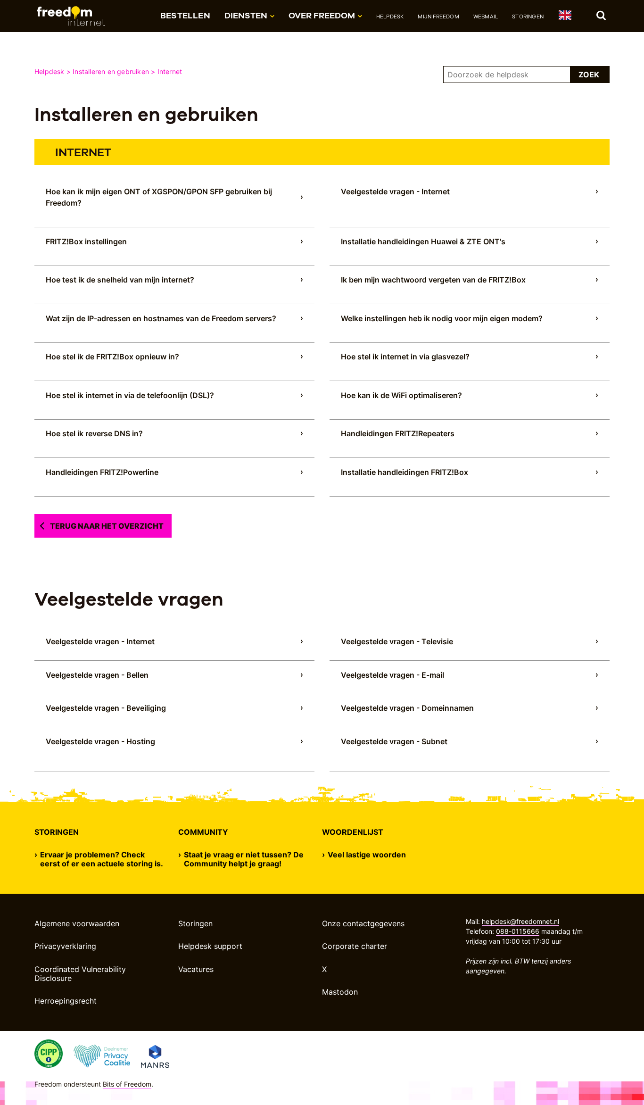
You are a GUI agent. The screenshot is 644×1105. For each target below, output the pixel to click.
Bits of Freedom (127, 1084)
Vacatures (196, 969)
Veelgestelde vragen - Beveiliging (106, 708)
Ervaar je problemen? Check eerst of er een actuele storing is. (101, 859)
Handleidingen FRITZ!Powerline (102, 472)
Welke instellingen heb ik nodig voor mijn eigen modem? (442, 318)
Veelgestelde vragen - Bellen (97, 675)
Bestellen (185, 15)
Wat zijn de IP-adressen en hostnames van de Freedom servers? (161, 318)
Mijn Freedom (438, 16)
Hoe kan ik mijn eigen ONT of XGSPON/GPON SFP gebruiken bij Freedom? (159, 197)
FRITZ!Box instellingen (86, 241)
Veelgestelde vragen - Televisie (397, 641)
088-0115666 (517, 931)
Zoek (588, 74)
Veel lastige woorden (367, 854)
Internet (169, 71)
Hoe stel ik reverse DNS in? (94, 433)
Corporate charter (354, 946)
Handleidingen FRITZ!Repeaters (397, 433)
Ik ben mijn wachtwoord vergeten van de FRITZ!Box (433, 279)
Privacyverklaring (65, 946)
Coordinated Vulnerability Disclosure (80, 973)
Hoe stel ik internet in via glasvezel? (405, 356)
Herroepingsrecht (65, 1000)
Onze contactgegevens (363, 923)
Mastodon (340, 992)
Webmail (485, 16)
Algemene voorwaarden (76, 923)
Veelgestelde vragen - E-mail (392, 675)
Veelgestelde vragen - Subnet (394, 741)
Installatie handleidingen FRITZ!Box (404, 472)
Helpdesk (390, 16)
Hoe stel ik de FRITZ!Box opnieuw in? (112, 356)
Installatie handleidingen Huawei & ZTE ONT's (423, 241)
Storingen (528, 16)
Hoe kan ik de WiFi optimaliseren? (401, 395)
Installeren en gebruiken (111, 71)
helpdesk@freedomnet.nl (520, 921)
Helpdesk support (210, 946)
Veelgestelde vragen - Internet (395, 191)
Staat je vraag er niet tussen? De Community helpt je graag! (244, 859)
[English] (564, 17)
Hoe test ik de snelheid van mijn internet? (120, 279)
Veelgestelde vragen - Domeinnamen (407, 708)
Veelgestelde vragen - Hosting (100, 741)
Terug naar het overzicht (107, 526)
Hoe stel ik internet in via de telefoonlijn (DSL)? (130, 395)
